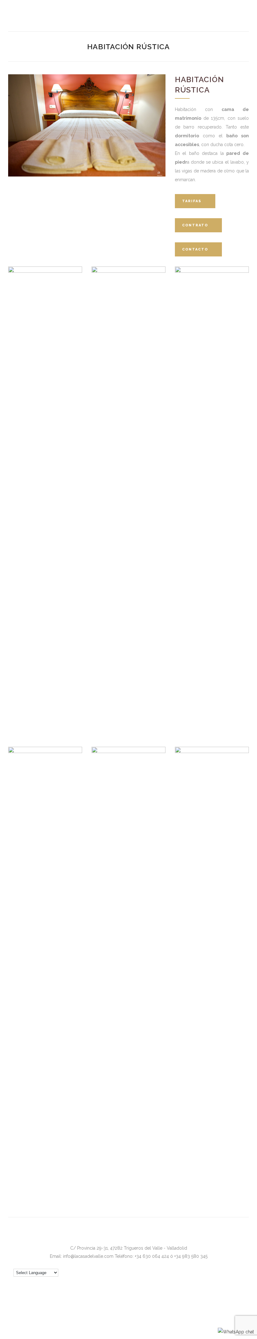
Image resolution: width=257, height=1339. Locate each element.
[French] (222, 1263)
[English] (215, 1263)
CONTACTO (195, 249)
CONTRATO (195, 225)
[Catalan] (207, 1263)
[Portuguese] (237, 1263)
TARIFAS (192, 201)
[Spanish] (245, 1263)
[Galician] (230, 1263)
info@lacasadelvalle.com (88, 1256)
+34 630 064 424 (152, 1256)
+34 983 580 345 (190, 1256)
